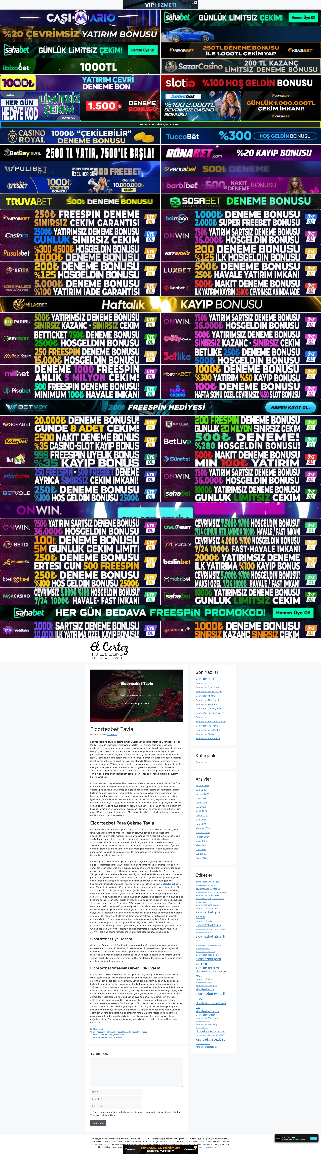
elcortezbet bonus (218, 899)
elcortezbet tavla (120, 1032)
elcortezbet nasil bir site (208, 955)
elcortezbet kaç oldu (214, 945)
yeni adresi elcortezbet (203, 1044)
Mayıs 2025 (201, 798)
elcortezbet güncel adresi (204, 932)
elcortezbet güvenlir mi (102, 1032)
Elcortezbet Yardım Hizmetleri (211, 721)
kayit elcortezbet (210, 1039)
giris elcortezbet (201, 1035)
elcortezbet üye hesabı (137, 1032)
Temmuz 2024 (203, 832)
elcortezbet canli (201, 902)
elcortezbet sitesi (204, 979)
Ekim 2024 (201, 819)
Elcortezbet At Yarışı (206, 696)
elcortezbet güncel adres (217, 929)
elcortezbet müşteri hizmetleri (205, 952)
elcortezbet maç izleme (203, 949)
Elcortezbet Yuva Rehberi (208, 730)
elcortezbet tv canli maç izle (211, 1005)
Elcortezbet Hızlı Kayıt (207, 725)
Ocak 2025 (201, 807)
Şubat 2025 (201, 802)
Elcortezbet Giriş (204, 683)
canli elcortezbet (201, 885)
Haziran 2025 (202, 794)
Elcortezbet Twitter (205, 1015)
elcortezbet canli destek (208, 905)
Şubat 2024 (202, 854)
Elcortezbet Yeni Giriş (206, 1024)
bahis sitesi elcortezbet (207, 881)
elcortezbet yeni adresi (203, 1021)
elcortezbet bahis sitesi (207, 895)
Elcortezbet (98, 1029)
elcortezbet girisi (204, 921)
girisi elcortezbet (215, 1035)
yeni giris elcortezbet (206, 1047)
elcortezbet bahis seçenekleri (217, 892)
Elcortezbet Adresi (205, 679)
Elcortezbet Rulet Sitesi (207, 704)
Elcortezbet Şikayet (202, 1028)
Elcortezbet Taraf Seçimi (208, 738)
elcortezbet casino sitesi (208, 908)
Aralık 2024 (201, 811)
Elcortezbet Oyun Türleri (208, 687)
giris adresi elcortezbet (210, 1031)
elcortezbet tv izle (207, 1011)
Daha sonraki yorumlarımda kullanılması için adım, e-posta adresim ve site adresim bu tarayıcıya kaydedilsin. (136, 1114)
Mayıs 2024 (201, 841)
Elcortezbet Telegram (206, 985)
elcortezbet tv (205, 989)
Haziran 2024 (202, 837)
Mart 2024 (201, 849)
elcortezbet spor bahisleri (204, 982)
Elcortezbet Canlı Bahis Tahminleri (107, 1037)
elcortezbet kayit (201, 945)
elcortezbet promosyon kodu (211, 973)
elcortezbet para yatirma (208, 961)
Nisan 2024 (201, 845)
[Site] (80, 218)
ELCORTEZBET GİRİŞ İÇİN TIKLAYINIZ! (160, 124)
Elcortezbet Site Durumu (208, 734)
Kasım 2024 (202, 815)
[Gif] (160, 304)
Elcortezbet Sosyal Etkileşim (210, 713)
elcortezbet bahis (201, 892)
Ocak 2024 (201, 858)
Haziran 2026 (202, 785)
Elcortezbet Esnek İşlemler (209, 708)
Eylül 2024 (201, 824)
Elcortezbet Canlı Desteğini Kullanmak (109, 1034)
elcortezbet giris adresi (208, 914)
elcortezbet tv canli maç (210, 996)
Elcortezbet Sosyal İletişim (209, 691)
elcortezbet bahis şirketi (203, 899)
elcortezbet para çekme (207, 968)
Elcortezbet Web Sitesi (207, 1018)
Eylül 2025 (201, 790)
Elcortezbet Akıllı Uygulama (209, 700)
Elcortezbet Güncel (202, 929)
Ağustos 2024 (203, 828)
